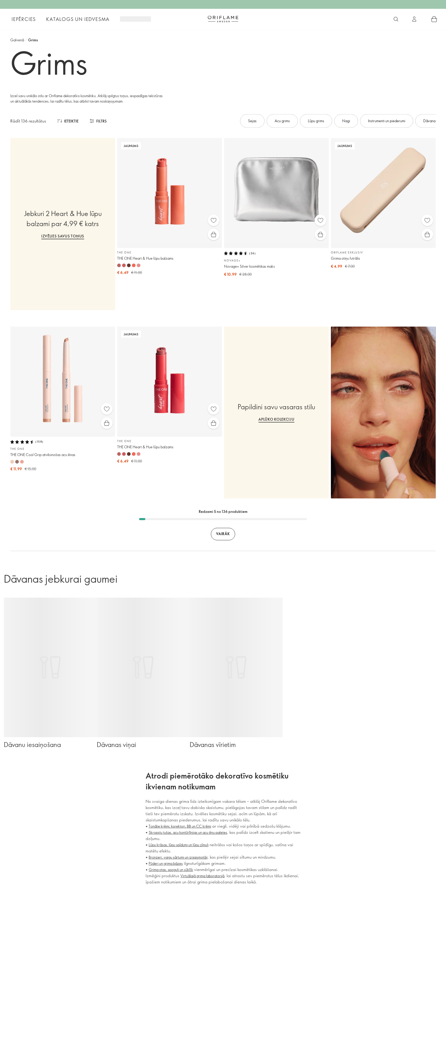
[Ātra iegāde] (213, 234)
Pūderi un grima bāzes (166, 863)
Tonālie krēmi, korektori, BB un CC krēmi (180, 826)
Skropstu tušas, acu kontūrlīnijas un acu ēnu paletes (188, 832)
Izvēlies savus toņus (62, 236)
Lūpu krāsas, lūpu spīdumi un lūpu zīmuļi (179, 844)
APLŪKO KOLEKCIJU (276, 419)
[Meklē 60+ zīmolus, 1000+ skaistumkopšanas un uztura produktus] (396, 19)
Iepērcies (24, 19)
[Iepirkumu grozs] (434, 19)
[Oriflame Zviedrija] (223, 19)
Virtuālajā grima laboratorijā (202, 875)
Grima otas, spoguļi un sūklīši (171, 869)
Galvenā (17, 39)
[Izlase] (213, 220)
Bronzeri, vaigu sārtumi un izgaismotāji (178, 857)
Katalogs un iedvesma (78, 19)
